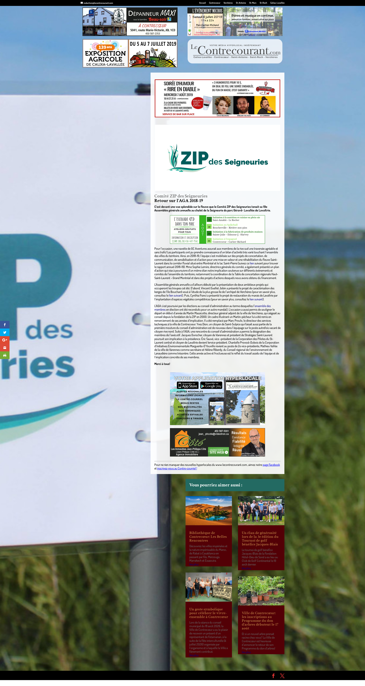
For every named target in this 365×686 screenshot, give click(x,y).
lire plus (193, 564)
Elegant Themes (102, 675)
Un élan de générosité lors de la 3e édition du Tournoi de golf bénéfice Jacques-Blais (260, 538)
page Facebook (271, 465)
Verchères (228, 3)
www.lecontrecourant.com (231, 465)
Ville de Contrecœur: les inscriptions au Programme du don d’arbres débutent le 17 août (260, 621)
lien (251, 263)
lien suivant (175, 295)
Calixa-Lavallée (277, 3)
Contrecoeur (214, 3)
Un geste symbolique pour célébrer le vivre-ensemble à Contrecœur (208, 613)
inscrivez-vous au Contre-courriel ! (177, 468)
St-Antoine (241, 3)
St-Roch (263, 3)
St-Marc (252, 3)
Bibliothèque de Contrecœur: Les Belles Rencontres (208, 536)
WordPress (136, 675)
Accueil (202, 3)
